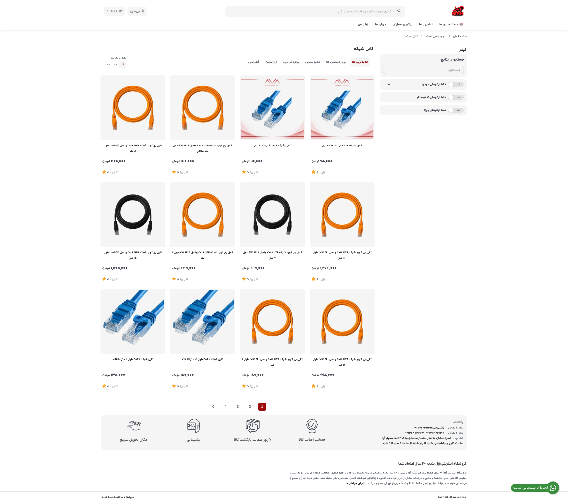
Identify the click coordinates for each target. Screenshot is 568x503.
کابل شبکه (411, 36)
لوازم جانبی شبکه (435, 36)
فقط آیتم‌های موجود (433, 84)
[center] (399, 11)
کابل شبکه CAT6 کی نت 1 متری (272, 145)
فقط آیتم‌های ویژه (435, 110)
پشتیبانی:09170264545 (429, 428)
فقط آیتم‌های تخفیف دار (431, 97)
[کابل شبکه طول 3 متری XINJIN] (202, 321)
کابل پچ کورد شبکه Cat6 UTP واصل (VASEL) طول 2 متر (202, 255)
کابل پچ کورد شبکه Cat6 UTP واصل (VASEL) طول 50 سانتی (202, 148)
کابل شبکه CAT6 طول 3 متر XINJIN (202, 359)
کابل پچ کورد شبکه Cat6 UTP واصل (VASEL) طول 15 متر (132, 255)
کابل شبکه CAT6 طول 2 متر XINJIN (133, 359)
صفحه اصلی (460, 36)
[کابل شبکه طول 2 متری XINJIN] (133, 321)
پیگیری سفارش (402, 24)
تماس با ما (426, 24)
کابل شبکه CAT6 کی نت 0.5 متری (342, 145)
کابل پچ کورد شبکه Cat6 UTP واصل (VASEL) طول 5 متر (132, 148)
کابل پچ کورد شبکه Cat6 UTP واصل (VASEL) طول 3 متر (272, 255)
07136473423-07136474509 (424, 433)
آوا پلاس (363, 24)
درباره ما (380, 24)
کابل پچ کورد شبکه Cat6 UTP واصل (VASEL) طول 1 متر (272, 362)
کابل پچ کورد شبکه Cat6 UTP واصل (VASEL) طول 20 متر (342, 255)
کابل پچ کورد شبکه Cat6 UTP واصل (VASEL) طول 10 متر (342, 362)
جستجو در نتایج (452, 60)
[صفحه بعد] (213, 407)
